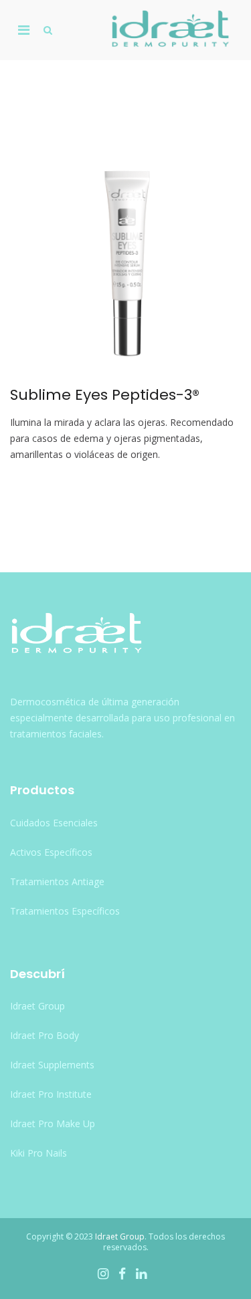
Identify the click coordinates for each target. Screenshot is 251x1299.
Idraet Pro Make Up (52, 1123)
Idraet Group (37, 1005)
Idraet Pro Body (44, 1035)
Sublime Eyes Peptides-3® (104, 394)
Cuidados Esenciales (54, 822)
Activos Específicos (51, 852)
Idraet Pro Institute (51, 1094)
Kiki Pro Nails (38, 1153)
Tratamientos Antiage (57, 881)
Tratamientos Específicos (65, 911)
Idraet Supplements (52, 1064)
